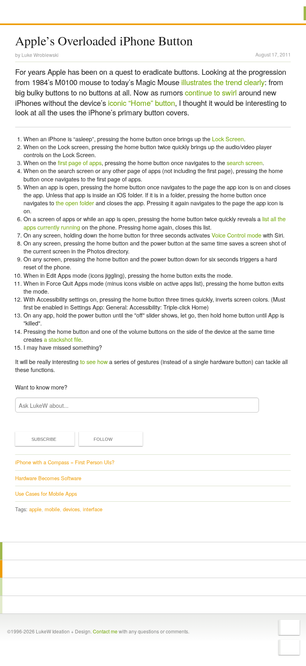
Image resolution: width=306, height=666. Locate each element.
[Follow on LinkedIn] (289, 647)
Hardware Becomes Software (48, 478)
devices (71, 509)
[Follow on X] (289, 627)
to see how (94, 361)
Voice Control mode (236, 235)
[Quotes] (153, 569)
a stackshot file (62, 339)
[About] (153, 551)
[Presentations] (153, 587)
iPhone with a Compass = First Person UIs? (64, 462)
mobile (52, 509)
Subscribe (43, 439)
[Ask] (153, 604)
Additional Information (44, 12)
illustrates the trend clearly (223, 82)
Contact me (105, 631)
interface (92, 509)
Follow (103, 439)
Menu (290, 13)
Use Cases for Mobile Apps (46, 493)
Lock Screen (228, 138)
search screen (245, 162)
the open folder (75, 203)
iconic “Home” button (141, 102)
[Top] (153, 530)
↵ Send (247, 405)
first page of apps (80, 162)
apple (35, 509)
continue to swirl (211, 92)
